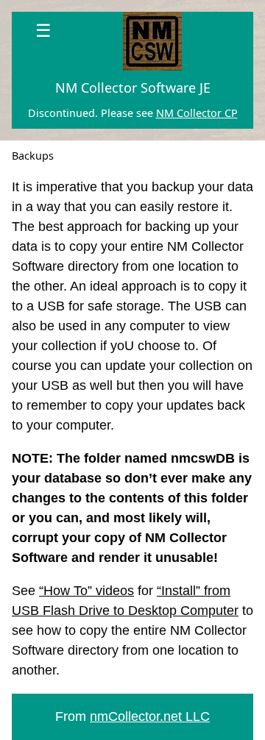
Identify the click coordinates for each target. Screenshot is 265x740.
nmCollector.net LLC (150, 716)
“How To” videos (86, 590)
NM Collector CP (197, 113)
